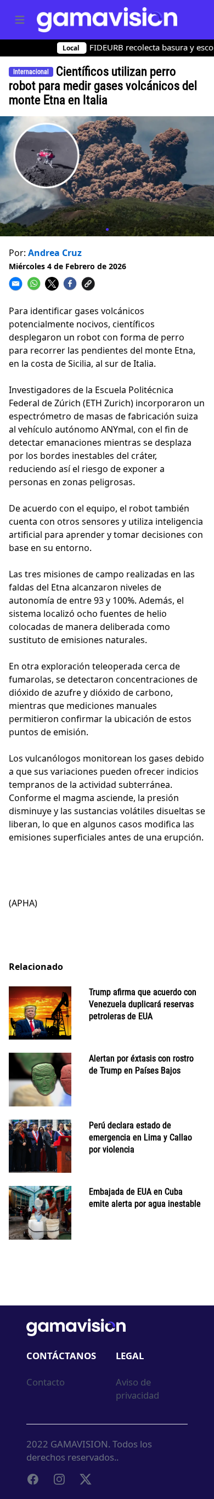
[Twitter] (85, 1479)
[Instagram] (59, 1479)
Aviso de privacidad (137, 1388)
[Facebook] (33, 1479)
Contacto (45, 1382)
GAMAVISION (79, 1444)
